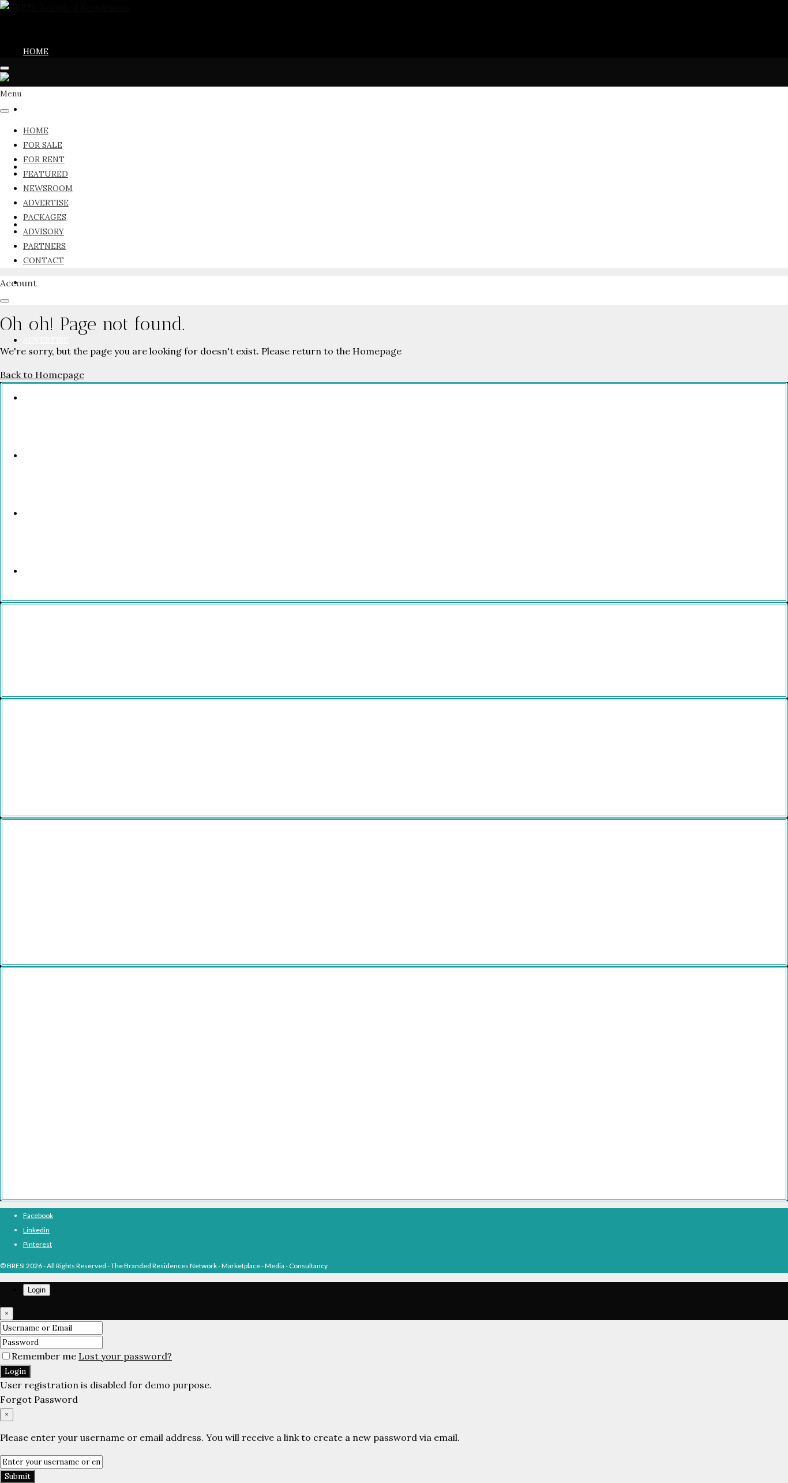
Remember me (45, 1356)
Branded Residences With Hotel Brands (104, 1095)
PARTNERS (44, 246)
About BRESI (61, 1167)
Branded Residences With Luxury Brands (106, 1109)
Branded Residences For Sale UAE (95, 918)
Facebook (38, 1215)
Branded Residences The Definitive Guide (107, 1081)
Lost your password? (125, 1356)
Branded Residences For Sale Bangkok (102, 755)
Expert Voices (64, 1138)
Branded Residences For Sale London (100, 784)
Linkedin (36, 1230)
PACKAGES (44, 398)
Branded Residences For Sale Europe (100, 875)
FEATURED (45, 174)
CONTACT (43, 260)
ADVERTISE (46, 340)
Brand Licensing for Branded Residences (105, 1037)
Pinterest (37, 1244)
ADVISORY (43, 231)
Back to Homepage (42, 374)
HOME (35, 51)
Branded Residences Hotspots (90, 1124)
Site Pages (58, 664)
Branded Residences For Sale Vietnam (102, 903)
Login (15, 1371)
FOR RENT (44, 159)
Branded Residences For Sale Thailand (102, 889)
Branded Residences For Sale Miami (98, 769)
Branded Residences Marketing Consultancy (111, 1052)
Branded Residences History (87, 1153)
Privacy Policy (64, 636)
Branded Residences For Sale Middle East (107, 932)
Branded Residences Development (97, 1023)
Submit (18, 1476)
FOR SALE (42, 109)
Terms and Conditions (77, 650)
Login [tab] (37, 1290)
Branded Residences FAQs (84, 1066)
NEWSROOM (48, 282)
